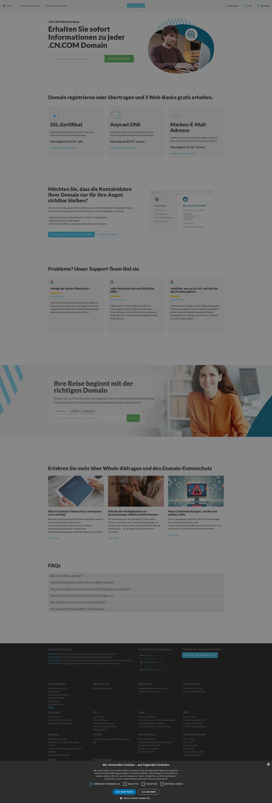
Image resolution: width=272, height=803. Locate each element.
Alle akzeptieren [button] (124, 792)
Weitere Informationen (158, 779)
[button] (136, 798)
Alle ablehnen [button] (148, 792)
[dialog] (136, 782)
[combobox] (268, 764)
